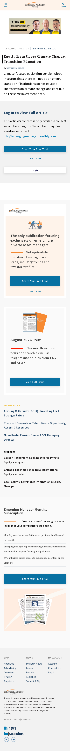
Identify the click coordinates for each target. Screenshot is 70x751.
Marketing (10, 48)
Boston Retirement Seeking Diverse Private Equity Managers (31, 460)
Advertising (10, 668)
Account (52, 663)
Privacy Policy (26, 719)
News (29, 657)
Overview (9, 672)
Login (35, 170)
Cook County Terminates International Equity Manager (32, 484)
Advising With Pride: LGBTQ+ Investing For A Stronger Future (31, 413)
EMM (6, 657)
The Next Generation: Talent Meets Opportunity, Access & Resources (35, 425)
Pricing (8, 676)
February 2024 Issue (44, 48)
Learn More (35, 158)
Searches (31, 676)
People (30, 672)
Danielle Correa (15, 68)
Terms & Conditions (12, 719)
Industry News (34, 663)
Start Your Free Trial (35, 149)
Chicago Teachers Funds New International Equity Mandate (31, 472)
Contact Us (54, 668)
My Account (56, 657)
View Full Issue (35, 381)
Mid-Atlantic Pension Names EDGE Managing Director (31, 437)
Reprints (9, 681)
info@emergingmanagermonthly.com (30, 136)
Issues (29, 668)
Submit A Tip (33, 681)
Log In (51, 672)
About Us (9, 663)
